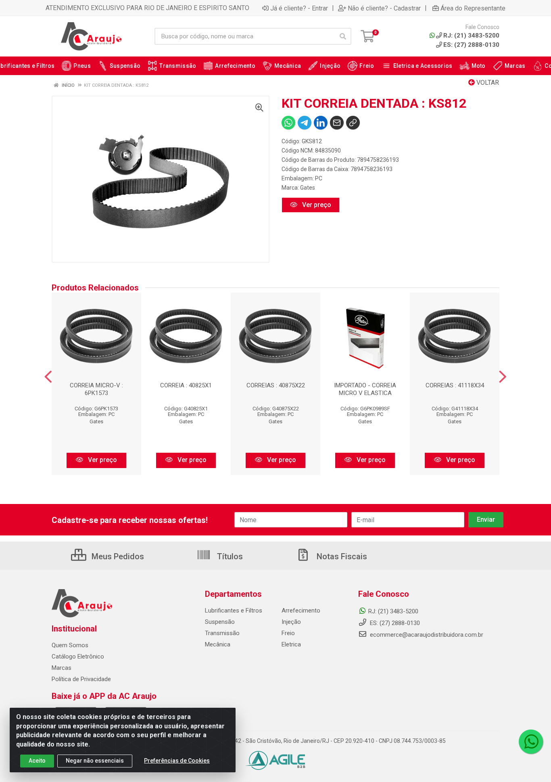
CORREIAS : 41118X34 (455, 385)
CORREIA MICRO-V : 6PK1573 (96, 389)
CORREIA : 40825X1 (186, 385)
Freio (288, 633)
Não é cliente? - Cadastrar (384, 8)
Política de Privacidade (81, 679)
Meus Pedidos (117, 556)
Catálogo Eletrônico (78, 656)
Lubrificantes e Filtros (233, 610)
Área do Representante (472, 8)
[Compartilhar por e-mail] (337, 123)
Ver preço (316, 205)
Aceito (37, 760)
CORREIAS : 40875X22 (275, 385)
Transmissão (222, 633)
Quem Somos (70, 645)
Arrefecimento (301, 610)
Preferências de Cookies (177, 760)
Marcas (61, 667)
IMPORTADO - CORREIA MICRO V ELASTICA (365, 389)
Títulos (229, 556)
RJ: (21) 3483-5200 (393, 611)
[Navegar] (48, 377)
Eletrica (291, 644)
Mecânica (217, 644)
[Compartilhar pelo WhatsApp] (288, 123)
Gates (307, 187)
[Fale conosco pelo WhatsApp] (531, 742)
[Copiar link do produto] (353, 123)
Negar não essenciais (95, 760)
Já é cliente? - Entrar (299, 8)
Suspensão (220, 621)
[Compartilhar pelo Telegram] (304, 123)
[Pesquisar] (342, 36)
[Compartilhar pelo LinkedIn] (321, 123)
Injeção (291, 621)
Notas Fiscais (341, 556)
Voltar (487, 82)
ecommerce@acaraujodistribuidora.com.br (426, 634)
